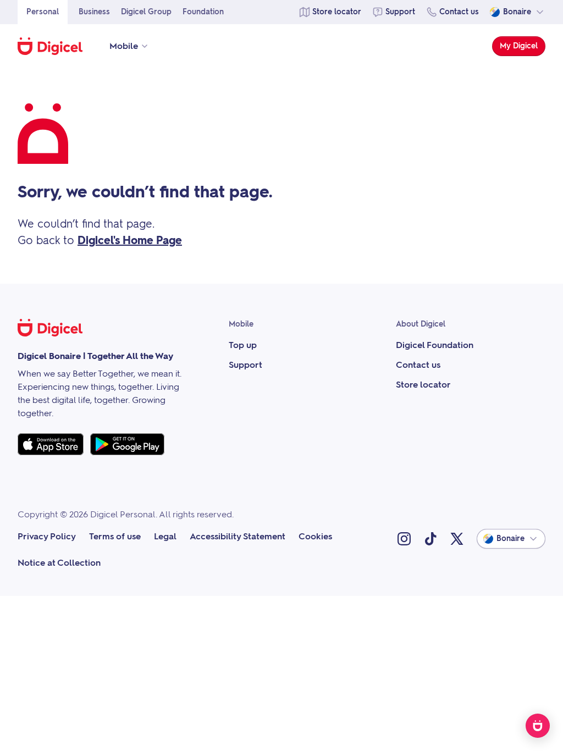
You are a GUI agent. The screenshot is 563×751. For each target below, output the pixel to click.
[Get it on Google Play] (127, 444)
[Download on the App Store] (51, 444)
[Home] (56, 46)
